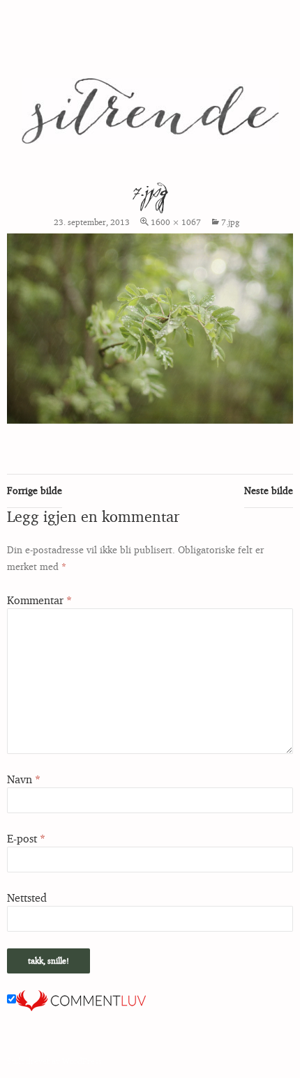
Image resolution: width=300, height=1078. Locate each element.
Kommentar (39, 600)
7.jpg (230, 222)
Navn (23, 779)
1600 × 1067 (176, 222)
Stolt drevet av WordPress (54, 1061)
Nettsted (27, 897)
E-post (26, 838)
